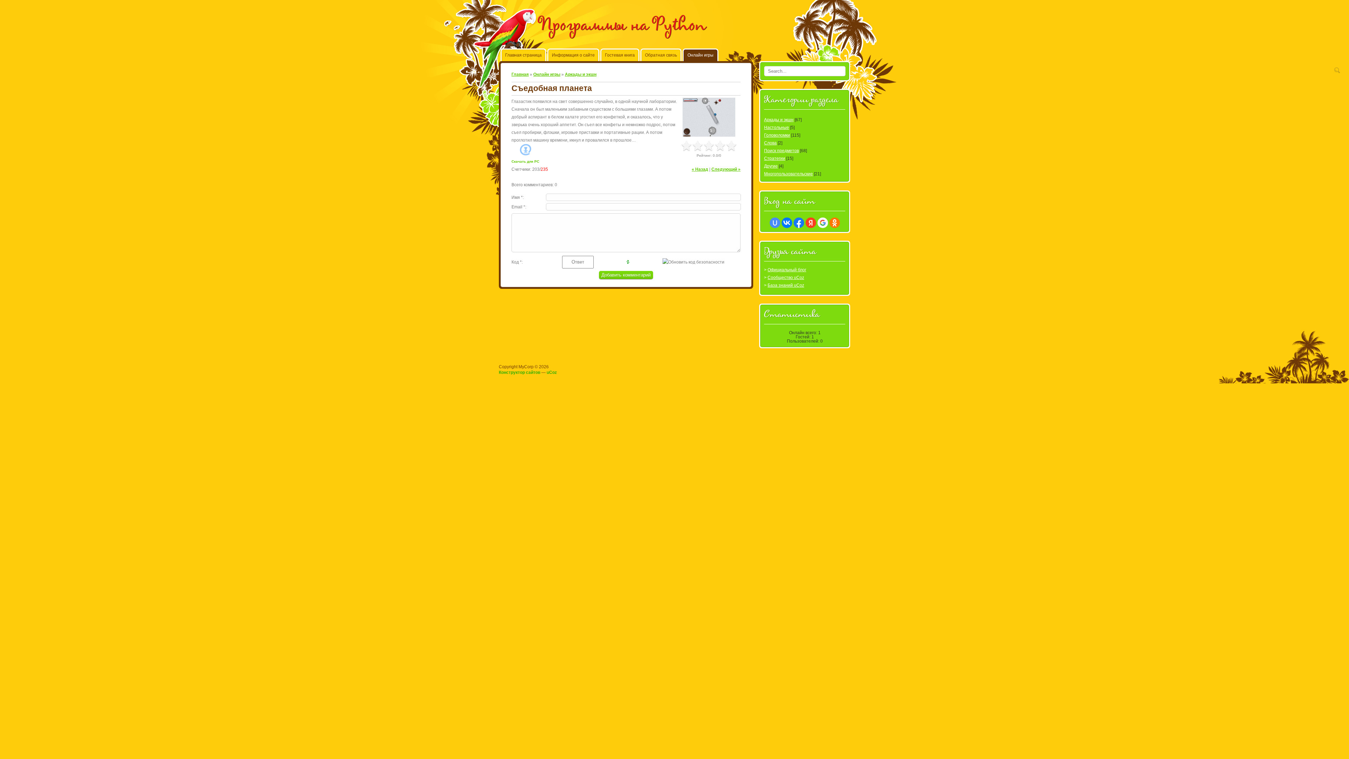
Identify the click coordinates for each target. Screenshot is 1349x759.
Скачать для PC (525, 161)
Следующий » (726, 169)
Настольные (776, 127)
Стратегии (774, 158)
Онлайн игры (546, 74)
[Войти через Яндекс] (811, 223)
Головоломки (777, 135)
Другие (771, 166)
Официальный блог (787, 269)
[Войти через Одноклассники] (834, 223)
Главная (520, 74)
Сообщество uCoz (786, 277)
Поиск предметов (781, 150)
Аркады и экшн (581, 74)
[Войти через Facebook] (799, 223)
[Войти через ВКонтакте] (787, 223)
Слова (770, 143)
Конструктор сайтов (519, 372)
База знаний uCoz (786, 285)
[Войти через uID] (775, 223)
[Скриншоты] (709, 117)
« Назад (700, 169)
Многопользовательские (788, 173)
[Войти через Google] (822, 223)
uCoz (552, 372)
